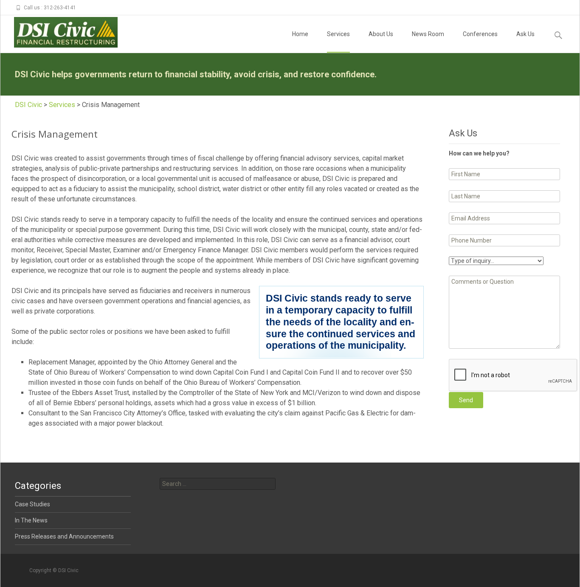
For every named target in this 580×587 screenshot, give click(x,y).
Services (338, 34)
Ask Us (525, 34)
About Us (381, 34)
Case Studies (32, 504)
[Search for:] (218, 483)
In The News (31, 520)
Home (300, 34)
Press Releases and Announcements (64, 536)
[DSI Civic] (59, 32)
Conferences (480, 34)
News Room (428, 34)
